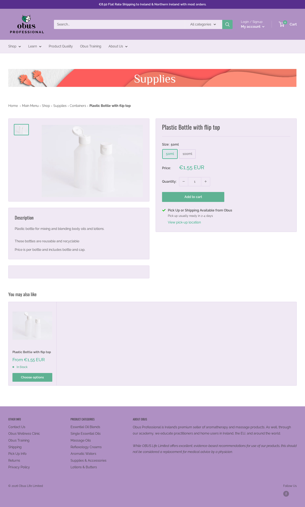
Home (13, 106)
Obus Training (90, 46)
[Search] (227, 24)
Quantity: (169, 181)
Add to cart (193, 197)
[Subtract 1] (183, 181)
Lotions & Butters (84, 467)
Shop (12, 46)
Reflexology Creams (86, 447)
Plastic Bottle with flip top (31, 352)
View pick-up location (184, 222)
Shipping (15, 447)
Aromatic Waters (83, 454)
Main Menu (30, 106)
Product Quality (61, 46)
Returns (14, 460)
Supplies (60, 106)
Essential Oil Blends (85, 427)
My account (251, 26)
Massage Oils (81, 440)
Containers (78, 106)
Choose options (32, 377)
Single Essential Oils (86, 434)
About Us (116, 46)
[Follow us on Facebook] (286, 494)
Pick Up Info (17, 454)
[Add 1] (205, 181)
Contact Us (16, 427)
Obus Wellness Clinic (24, 434)
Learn (32, 46)
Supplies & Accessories (88, 460)
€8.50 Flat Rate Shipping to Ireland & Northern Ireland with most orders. (152, 4)
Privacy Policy (19, 467)
